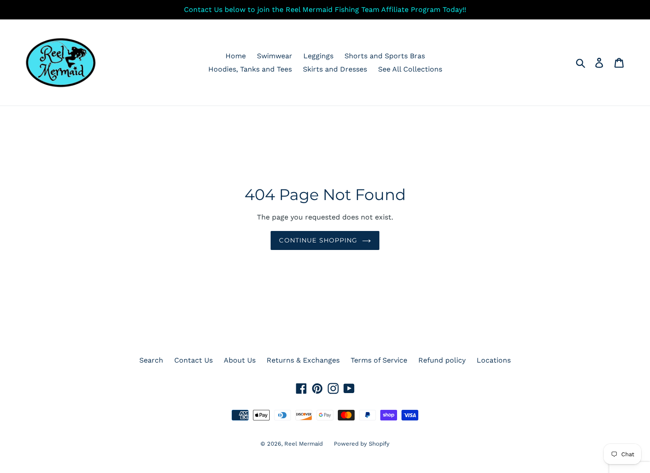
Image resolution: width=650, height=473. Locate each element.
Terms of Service (379, 360)
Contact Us (193, 360)
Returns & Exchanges (303, 360)
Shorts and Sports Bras (384, 56)
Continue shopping (318, 240)
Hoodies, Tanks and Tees (250, 69)
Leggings (318, 56)
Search (151, 360)
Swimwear (274, 56)
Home (236, 56)
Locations (494, 360)
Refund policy (442, 360)
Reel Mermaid (303, 443)
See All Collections (410, 69)
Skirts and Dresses (335, 69)
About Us (240, 360)
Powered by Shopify (362, 443)
